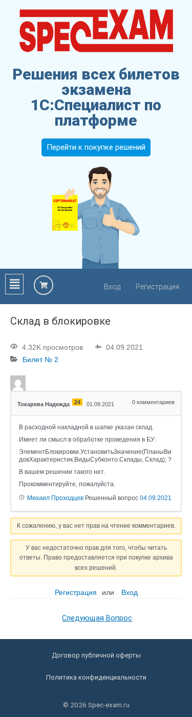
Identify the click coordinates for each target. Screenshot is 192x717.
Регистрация (157, 287)
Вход (112, 287)
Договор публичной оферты (96, 655)
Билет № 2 (40, 359)
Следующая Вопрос (97, 618)
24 (77, 402)
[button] (14, 284)
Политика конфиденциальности (96, 677)
